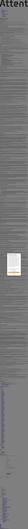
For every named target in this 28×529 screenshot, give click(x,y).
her (15, 269)
